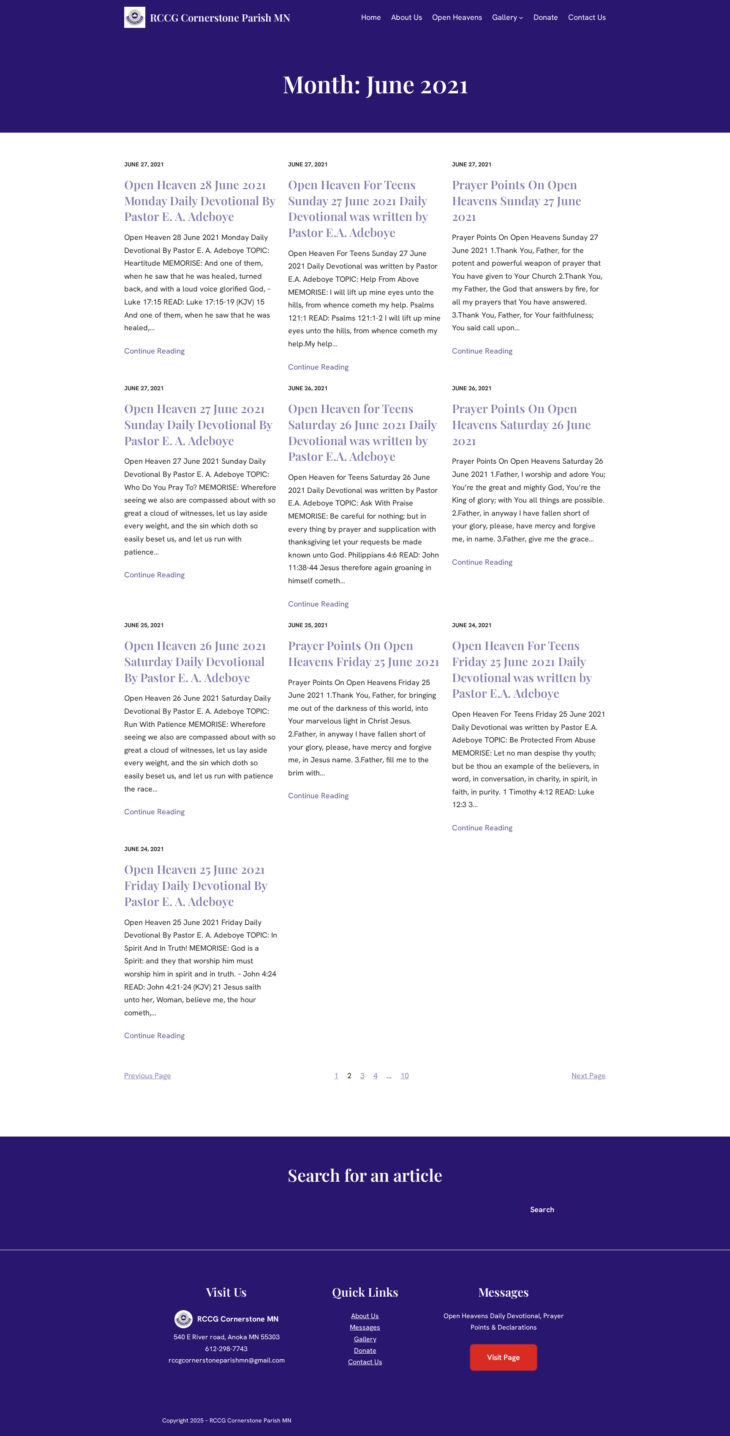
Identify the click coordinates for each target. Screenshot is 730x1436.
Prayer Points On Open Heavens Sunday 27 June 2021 (516, 200)
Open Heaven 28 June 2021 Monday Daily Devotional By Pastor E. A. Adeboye (199, 200)
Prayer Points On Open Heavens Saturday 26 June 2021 (521, 424)
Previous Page (147, 1075)
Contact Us (365, 1361)
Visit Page (503, 1357)
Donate (365, 1350)
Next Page (589, 1075)
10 (404, 1075)
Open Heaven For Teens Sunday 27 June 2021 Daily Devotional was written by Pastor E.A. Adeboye (358, 208)
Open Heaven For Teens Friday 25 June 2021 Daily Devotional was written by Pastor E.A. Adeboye (521, 669)
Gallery (365, 1339)
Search (542, 1209)
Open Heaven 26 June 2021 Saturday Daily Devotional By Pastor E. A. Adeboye (195, 661)
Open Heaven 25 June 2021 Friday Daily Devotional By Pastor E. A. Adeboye (195, 885)
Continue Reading (154, 351)
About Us (365, 1315)
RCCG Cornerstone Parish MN (220, 17)
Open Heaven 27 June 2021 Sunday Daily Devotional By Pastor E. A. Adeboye (198, 424)
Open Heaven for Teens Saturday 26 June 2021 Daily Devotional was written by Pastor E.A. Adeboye (362, 432)
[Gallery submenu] (521, 17)
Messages (365, 1327)
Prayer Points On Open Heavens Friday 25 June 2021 (363, 653)
